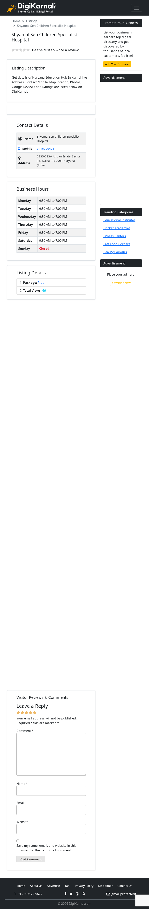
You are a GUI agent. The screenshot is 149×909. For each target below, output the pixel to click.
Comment (25, 731)
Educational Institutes (119, 220)
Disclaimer (105, 886)
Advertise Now (121, 283)
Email (21, 803)
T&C (67, 886)
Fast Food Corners (116, 244)
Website (22, 822)
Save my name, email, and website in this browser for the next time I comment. (46, 847)
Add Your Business (117, 64)
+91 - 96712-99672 (28, 894)
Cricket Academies (116, 228)
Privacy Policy (84, 886)
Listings (31, 21)
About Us (36, 886)
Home (16, 21)
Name (22, 784)
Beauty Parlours (115, 252)
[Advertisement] (51, 495)
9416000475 (45, 148)
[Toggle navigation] (136, 8)
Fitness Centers (114, 236)
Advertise (53, 886)
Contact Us (124, 886)
